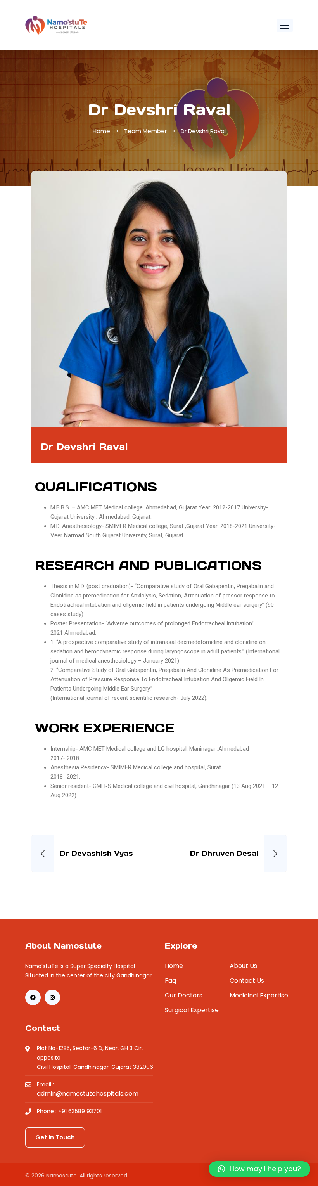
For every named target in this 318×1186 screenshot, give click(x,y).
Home (101, 131)
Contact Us (247, 981)
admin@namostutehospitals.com (87, 1094)
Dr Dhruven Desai (224, 853)
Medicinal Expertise (259, 995)
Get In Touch (55, 1137)
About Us (243, 966)
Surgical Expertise (192, 1010)
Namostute (61, 1175)
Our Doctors (183, 995)
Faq (170, 981)
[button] (285, 25)
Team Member (145, 131)
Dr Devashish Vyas (96, 853)
